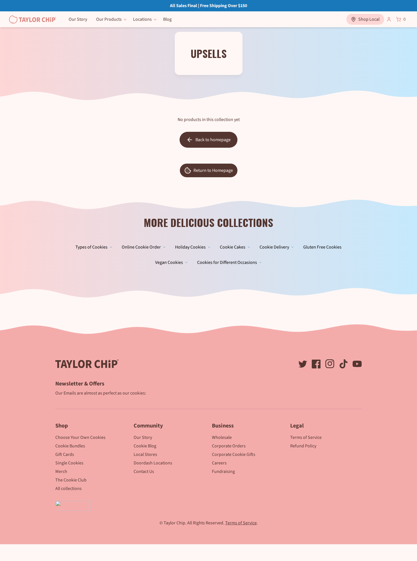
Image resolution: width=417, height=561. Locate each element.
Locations (142, 19)
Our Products (109, 19)
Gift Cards (64, 454)
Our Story (78, 19)
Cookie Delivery (274, 247)
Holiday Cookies (190, 247)
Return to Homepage (213, 170)
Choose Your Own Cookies (80, 437)
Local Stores (145, 454)
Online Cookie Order (141, 247)
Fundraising (223, 471)
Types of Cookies (91, 247)
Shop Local (369, 19)
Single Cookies (69, 463)
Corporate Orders (229, 446)
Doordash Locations (153, 463)
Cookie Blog (145, 446)
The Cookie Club (71, 480)
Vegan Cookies (169, 262)
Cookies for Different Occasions (227, 262)
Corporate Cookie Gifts (233, 454)
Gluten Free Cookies (322, 247)
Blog (167, 19)
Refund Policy (303, 446)
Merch (61, 471)
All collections (68, 488)
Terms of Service (306, 437)
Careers (219, 463)
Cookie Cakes (232, 247)
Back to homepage (213, 140)
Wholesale (222, 437)
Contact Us (144, 471)
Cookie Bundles (70, 446)
